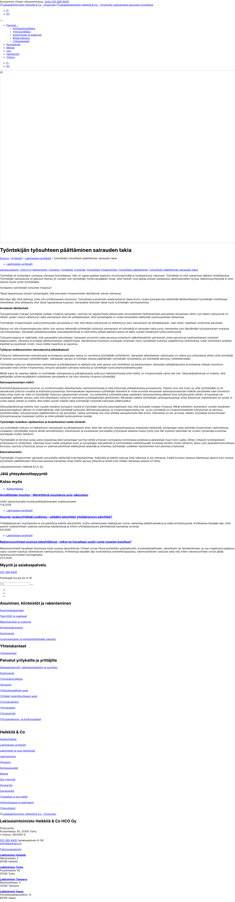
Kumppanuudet (9, 768)
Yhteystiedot (8, 808)
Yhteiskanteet (8, 653)
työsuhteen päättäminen (133, 269)
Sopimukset (7, 633)
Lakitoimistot (8, 756)
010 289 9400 (8, 572)
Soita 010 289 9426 (57, 1)
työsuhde (79, 269)
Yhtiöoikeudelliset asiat (14, 690)
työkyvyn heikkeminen (33, 269)
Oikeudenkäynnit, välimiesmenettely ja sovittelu (28, 667)
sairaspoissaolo (9, 269)
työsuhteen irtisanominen (102, 269)
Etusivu (4, 258)
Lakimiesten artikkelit (13, 744)
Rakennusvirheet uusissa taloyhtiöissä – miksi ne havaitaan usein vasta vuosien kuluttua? (66, 542)
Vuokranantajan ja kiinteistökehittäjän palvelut (28, 639)
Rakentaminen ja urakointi (15, 621)
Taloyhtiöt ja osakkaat (13, 616)
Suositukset (7, 791)
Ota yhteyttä (7, 779)
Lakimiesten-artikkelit (38, 258)
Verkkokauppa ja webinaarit (17, 802)
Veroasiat (5, 684)
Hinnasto (5, 762)
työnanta (54, 269)
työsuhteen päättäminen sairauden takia (173, 269)
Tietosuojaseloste (10, 849)
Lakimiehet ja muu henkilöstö (17, 750)
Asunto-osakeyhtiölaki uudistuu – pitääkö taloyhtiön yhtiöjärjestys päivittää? (56, 517)
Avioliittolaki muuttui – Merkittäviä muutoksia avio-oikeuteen (44, 495)
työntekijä (67, 269)
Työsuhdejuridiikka (11, 678)
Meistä (4, 773)
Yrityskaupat (7, 707)
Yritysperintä (7, 713)
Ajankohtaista (14, 488)
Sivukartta (6, 785)
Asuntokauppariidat (12, 610)
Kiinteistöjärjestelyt (11, 627)
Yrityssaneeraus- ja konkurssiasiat (20, 719)
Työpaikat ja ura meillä (13, 796)
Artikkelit (16, 258)
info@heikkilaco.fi (10, 843)
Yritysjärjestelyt (9, 702)
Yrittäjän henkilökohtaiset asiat (18, 696)
